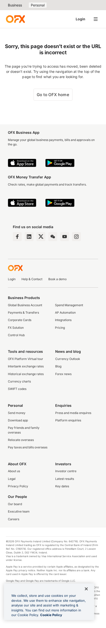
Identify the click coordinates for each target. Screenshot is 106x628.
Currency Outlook (67, 359)
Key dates (62, 486)
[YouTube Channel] (64, 236)
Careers (13, 519)
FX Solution (16, 327)
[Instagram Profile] (76, 236)
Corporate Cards (19, 320)
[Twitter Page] (40, 236)
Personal (38, 5)
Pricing (60, 327)
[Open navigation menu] (95, 19)
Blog (58, 366)
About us (14, 471)
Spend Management (69, 305)
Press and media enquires (73, 413)
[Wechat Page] (52, 236)
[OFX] (15, 19)
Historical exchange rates (26, 374)
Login (80, 19)
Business (15, 5)
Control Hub (16, 335)
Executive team (19, 511)
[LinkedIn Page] (29, 236)
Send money (16, 413)
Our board (15, 504)
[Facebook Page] (17, 236)
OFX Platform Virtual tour (25, 359)
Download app (18, 420)
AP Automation (65, 312)
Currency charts (19, 381)
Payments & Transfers (23, 312)
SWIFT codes (17, 389)
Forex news (63, 374)
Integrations (63, 320)
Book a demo (57, 279)
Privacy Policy (18, 486)
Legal (12, 479)
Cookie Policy (51, 615)
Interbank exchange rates (26, 366)
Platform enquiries (68, 420)
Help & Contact (31, 279)
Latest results (64, 479)
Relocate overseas (21, 440)
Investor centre (65, 471)
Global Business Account (25, 305)
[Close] (86, 588)
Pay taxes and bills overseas (27, 447)
